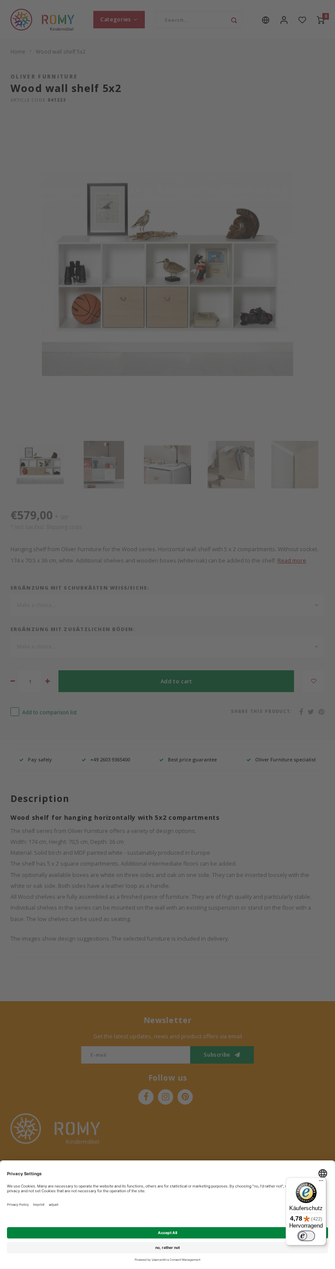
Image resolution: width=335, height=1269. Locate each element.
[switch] (306, 1236)
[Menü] (321, 1182)
